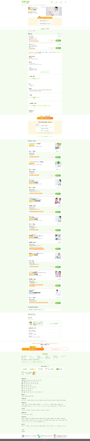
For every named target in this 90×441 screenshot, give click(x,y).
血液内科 (45, 418)
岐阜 (26, 385)
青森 (30, 380)
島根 (30, 388)
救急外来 (32, 400)
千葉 (31, 383)
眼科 (43, 420)
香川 (26, 390)
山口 (32, 388)
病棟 (22, 400)
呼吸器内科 (33, 418)
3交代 (25, 414)
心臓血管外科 (63, 418)
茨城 (33, 383)
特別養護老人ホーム (61, 404)
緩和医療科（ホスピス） (42, 421)
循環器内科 (41, 418)
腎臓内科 (48, 418)
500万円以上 (33, 410)
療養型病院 (34, 404)
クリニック (42, 404)
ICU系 (35, 400)
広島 (24, 388)
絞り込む (30, 30)
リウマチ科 (23, 421)
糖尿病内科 (52, 418)
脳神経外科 (27, 420)
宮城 (34, 380)
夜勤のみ (31, 414)
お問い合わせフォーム (27, 361)
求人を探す (47, 356)
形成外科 (34, 420)
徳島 (24, 390)
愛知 (24, 385)
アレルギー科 (35, 421)
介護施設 (55, 404)
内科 (30, 418)
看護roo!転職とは (24, 356)
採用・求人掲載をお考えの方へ (39, 361)
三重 (30, 385)
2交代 (22, 414)
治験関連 (64, 400)
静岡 (28, 385)
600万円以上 (38, 410)
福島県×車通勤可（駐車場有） (32, 315)
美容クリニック (47, 404)
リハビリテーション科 (29, 421)
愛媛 (28, 390)
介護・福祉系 (45, 400)
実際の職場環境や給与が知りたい (46, 23)
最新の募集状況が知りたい (44, 20)
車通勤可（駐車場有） (31, 319)
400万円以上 (28, 410)
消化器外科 (23, 420)
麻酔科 (66, 420)
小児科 (38, 420)
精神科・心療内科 (58, 420)
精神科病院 (38, 404)
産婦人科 (41, 420)
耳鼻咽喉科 (47, 420)
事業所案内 (23, 431)
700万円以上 (43, 410)
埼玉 (29, 383)
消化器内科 (37, 418)
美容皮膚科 (26, 418)
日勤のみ (28, 414)
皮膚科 (50, 420)
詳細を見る (58, 40)
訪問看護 (40, 400)
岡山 (26, 388)
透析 (38, 400)
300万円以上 (24, 410)
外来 (24, 400)
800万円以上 (48, 410)
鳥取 (28, 388)
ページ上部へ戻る (45, 136)
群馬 (37, 383)
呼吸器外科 (58, 418)
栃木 (35, 383)
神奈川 (27, 383)
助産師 (34, 30)
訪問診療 (58, 400)
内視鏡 (61, 400)
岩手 (32, 380)
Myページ (30, 356)
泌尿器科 (53, 420)
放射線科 (63, 420)
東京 (24, 383)
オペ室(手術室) (28, 400)
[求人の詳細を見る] (45, 151)
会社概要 (23, 429)
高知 (30, 390)
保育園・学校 (54, 400)
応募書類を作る (55, 356)
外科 (55, 418)
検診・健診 (49, 400)
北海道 (27, 380)
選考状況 (38, 356)
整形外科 (31, 420)
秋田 (36, 380)
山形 (38, 380)
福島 (40, 380)
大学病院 (26, 404)
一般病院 (23, 404)
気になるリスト (63, 356)
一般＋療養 (30, 404)
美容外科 (23, 418)
